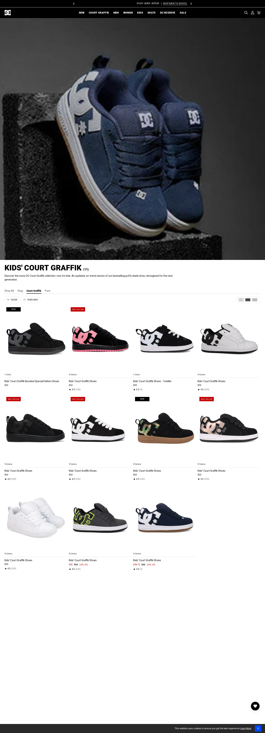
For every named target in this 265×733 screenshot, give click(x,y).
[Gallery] (36, 338)
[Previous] (74, 3)
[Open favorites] (255, 706)
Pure (47, 290)
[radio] (9, 370)
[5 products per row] (254, 299)
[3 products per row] (241, 299)
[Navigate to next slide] (129, 370)
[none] (36, 370)
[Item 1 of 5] (100, 338)
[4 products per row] (247, 299)
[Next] (191, 3)
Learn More (245, 728)
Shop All (9, 290)
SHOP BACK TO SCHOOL (146, 3)
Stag (20, 290)
